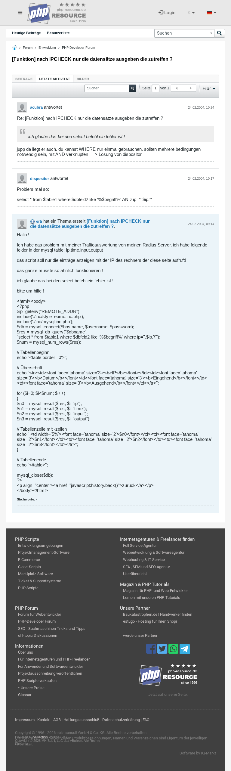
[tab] (24, 79)
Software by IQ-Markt (198, 753)
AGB (57, 719)
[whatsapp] (174, 651)
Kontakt (44, 719)
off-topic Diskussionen (37, 635)
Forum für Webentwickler (39, 614)
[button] (191, 13)
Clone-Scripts (29, 567)
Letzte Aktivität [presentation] (54, 79)
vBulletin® (40, 737)
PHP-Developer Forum (37, 621)
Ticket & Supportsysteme (39, 581)
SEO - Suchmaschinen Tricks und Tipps (51, 628)
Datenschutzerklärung (121, 719)
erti (39, 221)
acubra (36, 107)
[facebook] (151, 651)
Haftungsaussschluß (81, 719)
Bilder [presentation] (83, 79)
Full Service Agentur (140, 545)
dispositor (39, 178)
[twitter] (162, 651)
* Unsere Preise (31, 688)
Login (169, 12)
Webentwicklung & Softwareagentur (153, 552)
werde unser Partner (140, 635)
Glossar (24, 694)
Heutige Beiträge (26, 33)
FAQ (146, 719)
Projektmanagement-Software (43, 552)
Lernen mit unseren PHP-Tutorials (151, 597)
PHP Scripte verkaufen (37, 680)
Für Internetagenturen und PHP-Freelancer (54, 659)
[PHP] (56, 12)
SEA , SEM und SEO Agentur (146, 567)
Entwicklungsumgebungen (40, 545)
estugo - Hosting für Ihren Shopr (150, 621)
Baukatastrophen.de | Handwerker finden (157, 614)
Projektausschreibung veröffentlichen (50, 673)
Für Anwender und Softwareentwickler (50, 666)
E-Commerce (29, 559)
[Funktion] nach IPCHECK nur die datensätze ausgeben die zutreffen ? (90, 223)
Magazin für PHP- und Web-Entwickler (155, 590)
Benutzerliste (58, 33)
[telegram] (184, 650)
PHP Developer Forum (78, 47)
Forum (27, 47)
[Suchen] (219, 33)
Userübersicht (135, 573)
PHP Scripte (28, 588)
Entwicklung (47, 47)
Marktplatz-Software (35, 573)
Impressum (25, 719)
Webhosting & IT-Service (144, 559)
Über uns (25, 652)
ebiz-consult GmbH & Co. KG (81, 732)
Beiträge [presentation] (23, 79)
